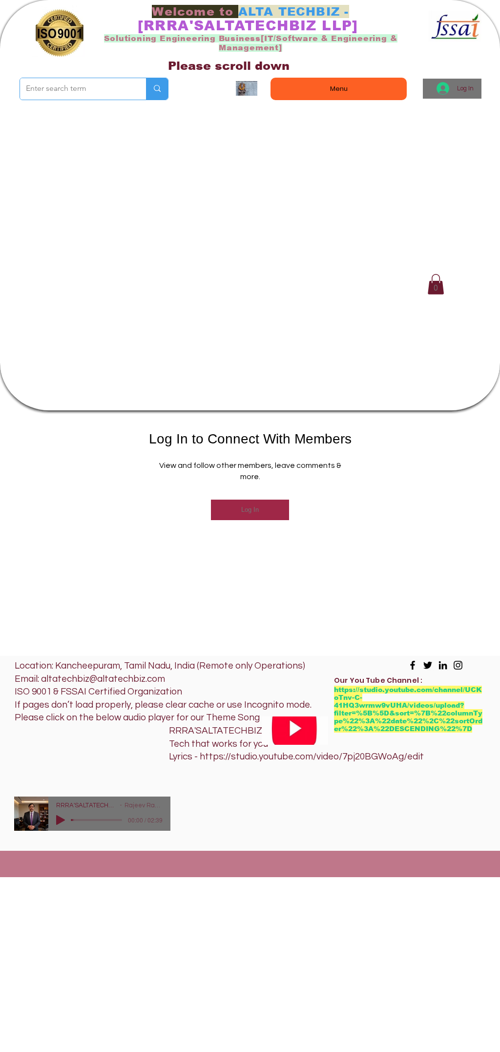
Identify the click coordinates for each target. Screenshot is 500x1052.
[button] (435, 284)
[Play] (60, 820)
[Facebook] (412, 665)
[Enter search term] (157, 89)
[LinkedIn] (443, 665)
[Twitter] (428, 665)
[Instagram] (458, 665)
